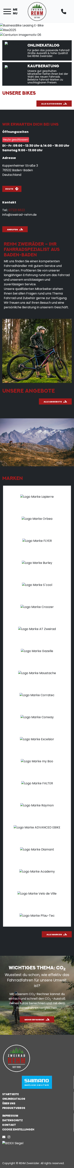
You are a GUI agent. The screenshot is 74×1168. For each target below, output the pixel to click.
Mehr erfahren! (34, 1019)
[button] (37, 1129)
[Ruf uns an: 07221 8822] (64, 11)
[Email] (4, 1137)
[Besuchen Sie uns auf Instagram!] (10, 1137)
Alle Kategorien (51, 103)
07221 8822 (17, 210)
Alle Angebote (53, 401)
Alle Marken (54, 934)
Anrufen (12, 229)
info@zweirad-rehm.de (19, 214)
